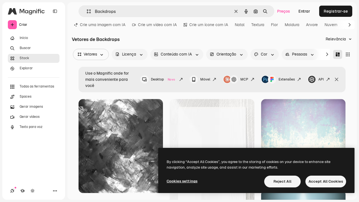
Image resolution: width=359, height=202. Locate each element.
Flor (274, 24)
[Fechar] (336, 79)
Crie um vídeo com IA (157, 24)
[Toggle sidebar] (54, 11)
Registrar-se (336, 11)
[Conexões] (12, 190)
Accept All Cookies (326, 181)
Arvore (312, 24)
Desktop (163, 79)
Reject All (282, 181)
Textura (257, 24)
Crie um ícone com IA (208, 24)
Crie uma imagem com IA (102, 24)
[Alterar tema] (32, 190)
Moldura (292, 24)
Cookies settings (182, 181)
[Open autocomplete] (86, 11)
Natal (240, 24)
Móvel (205, 79)
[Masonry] (337, 54)
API (321, 79)
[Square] (347, 54)
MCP (244, 79)
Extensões (287, 79)
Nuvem (331, 24)
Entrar (304, 11)
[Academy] (22, 190)
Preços (283, 11)
